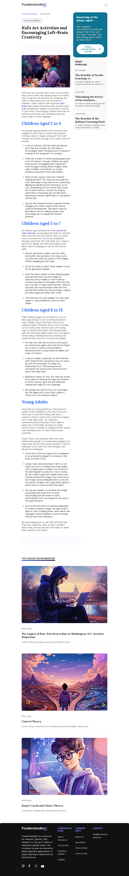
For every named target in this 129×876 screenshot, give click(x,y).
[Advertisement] (51, 47)
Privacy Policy (81, 848)
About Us (79, 837)
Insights (61, 859)
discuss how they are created (46, 146)
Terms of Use (81, 853)
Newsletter (80, 842)
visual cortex (51, 206)
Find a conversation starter (88, 49)
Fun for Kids (63, 845)
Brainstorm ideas (33, 376)
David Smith (37, 361)
